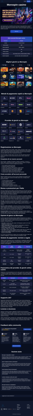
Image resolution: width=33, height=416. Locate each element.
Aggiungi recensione (27, 329)
